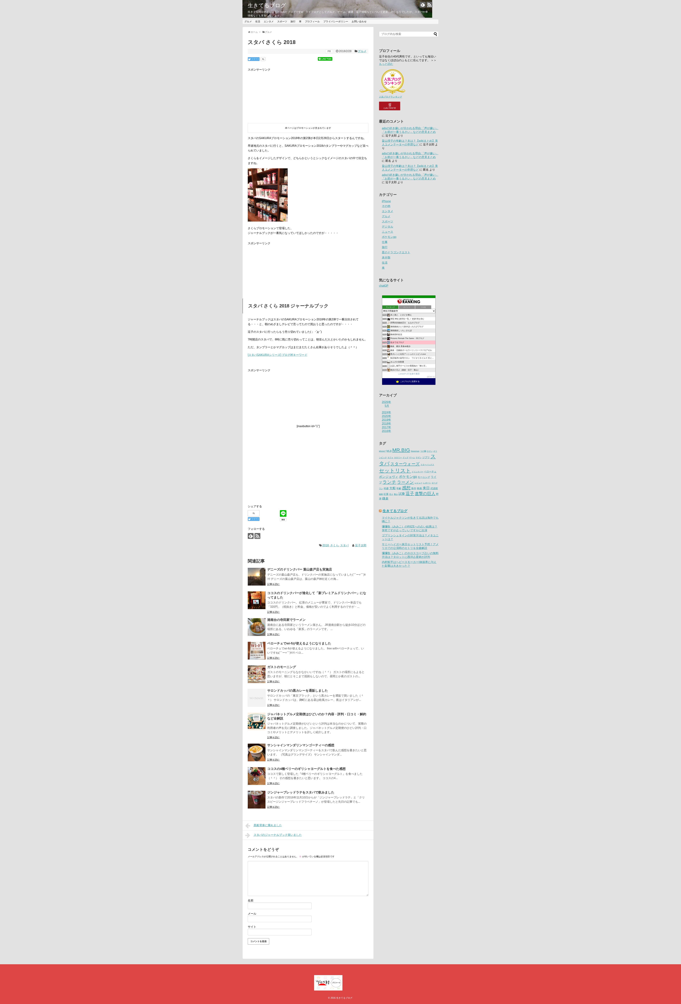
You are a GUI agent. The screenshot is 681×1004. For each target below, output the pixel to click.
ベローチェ (430, 471)
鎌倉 (385, 498)
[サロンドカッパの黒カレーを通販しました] (256, 698)
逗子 (410, 493)
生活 (257, 21)
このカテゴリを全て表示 (409, 374)
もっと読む (386, 63)
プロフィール (312, 21)
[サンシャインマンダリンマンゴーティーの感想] (256, 752)
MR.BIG (401, 450)
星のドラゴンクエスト (396, 252)
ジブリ (426, 457)
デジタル (387, 226)
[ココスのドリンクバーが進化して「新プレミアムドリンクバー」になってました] (256, 600)
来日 (426, 488)
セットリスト (395, 470)
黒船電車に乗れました (268, 825)
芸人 (391, 494)
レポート (427, 483)
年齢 (398, 488)
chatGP (383, 285)
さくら (334, 545)
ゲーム (412, 457)
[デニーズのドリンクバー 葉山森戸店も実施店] (256, 577)
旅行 (292, 21)
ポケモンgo (389, 236)
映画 (419, 488)
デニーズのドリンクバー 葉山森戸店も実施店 (299, 569)
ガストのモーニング (281, 667)
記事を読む (273, 584)
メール (252, 913)
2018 (325, 545)
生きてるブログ (267, 5)
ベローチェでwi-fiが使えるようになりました (299, 643)
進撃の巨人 (425, 493)
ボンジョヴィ (388, 477)
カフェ (390, 457)
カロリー (398, 457)
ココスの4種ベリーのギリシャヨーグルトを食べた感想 (306, 769)
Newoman (415, 451)
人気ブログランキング (390, 96)
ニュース (387, 231)
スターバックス (427, 465)
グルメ (248, 21)
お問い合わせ (359, 21)
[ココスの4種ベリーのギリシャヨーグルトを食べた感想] (256, 776)
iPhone (386, 201)
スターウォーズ (405, 464)
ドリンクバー (417, 472)
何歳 (386, 488)
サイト (252, 926)
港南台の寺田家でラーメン (286, 620)
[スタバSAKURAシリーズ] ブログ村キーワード (277, 354)
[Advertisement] (274, 94)
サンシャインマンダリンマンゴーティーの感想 (300, 745)
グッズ (405, 457)
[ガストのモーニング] (256, 674)
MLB (389, 451)
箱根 (381, 494)
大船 (392, 488)
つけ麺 (423, 451)
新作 (413, 488)
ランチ (389, 481)
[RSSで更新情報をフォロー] (429, 5)
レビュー (418, 483)
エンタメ (269, 21)
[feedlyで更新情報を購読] (423, 5)
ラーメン (405, 482)
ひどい (430, 451)
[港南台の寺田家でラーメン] (256, 627)
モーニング (424, 477)
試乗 (401, 494)
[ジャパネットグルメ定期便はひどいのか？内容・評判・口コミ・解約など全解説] (256, 721)
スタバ (344, 545)
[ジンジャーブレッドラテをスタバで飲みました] (256, 800)
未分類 (386, 257)
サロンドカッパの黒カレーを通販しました (297, 690)
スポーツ (282, 21)
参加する (430, 377)
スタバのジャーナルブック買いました (278, 834)
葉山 (396, 494)
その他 (386, 206)
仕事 (384, 242)
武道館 (434, 488)
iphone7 (382, 451)
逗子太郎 (360, 545)
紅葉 (386, 494)
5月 (387, 405)
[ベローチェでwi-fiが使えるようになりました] (256, 651)
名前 (250, 900)
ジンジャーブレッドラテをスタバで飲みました (300, 792)
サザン (419, 457)
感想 (406, 488)
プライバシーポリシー (335, 21)
